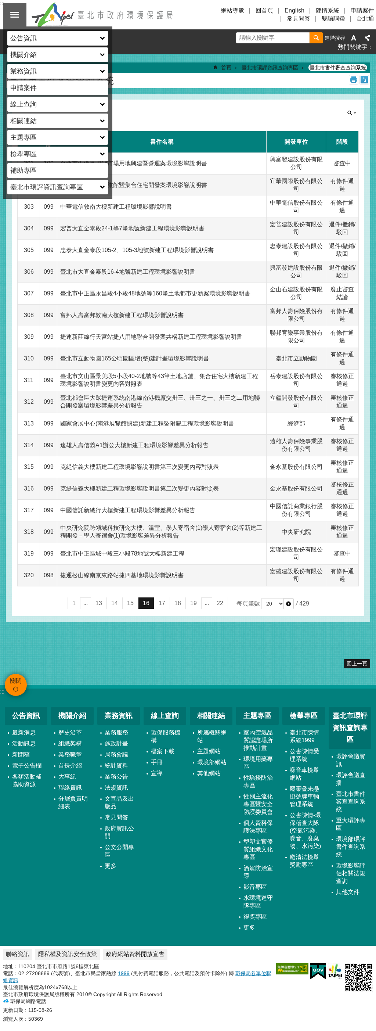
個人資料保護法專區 (258, 827)
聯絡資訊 (70, 787)
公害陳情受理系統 (304, 755)
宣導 (157, 773)
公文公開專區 (119, 851)
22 (220, 603)
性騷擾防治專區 (258, 781)
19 (193, 603)
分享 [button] (367, 37)
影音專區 (255, 887)
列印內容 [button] (353, 80)
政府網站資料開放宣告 (135, 954)
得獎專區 (255, 916)
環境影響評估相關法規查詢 (350, 873)
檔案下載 (162, 751)
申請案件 (23, 87)
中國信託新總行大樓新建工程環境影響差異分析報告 (127, 510)
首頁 (226, 68)
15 (130, 603)
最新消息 (24, 732)
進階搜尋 (335, 38)
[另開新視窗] (292, 968)
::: (2, 692)
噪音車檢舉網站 (304, 774)
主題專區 (257, 715)
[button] (288, 603)
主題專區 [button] (23, 137)
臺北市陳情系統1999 (304, 736)
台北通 (365, 18)
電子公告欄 (26, 765)
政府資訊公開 (119, 832)
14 (114, 603)
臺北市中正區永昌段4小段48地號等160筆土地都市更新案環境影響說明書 (155, 293)
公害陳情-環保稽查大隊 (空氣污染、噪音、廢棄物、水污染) (305, 830)
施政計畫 (116, 743)
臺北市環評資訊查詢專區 (270, 68)
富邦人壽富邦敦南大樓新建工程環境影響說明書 (122, 315)
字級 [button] (353, 37)
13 (98, 603)
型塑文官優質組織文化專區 (258, 849)
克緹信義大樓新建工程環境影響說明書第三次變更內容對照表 (139, 467)
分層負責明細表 (73, 802)
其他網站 (209, 773)
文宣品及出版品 (119, 802)
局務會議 (116, 754)
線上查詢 (165, 715)
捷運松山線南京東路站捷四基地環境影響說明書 (122, 575)
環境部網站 (212, 762)
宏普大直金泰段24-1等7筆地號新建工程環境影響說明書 (132, 228)
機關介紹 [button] (23, 54)
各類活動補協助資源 (26, 780)
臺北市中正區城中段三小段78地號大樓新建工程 (122, 553)
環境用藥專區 (258, 763)
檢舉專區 (304, 715)
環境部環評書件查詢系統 (350, 847)
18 (177, 603)
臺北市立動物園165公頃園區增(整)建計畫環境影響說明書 (134, 358)
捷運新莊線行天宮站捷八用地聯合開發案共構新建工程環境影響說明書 (151, 337)
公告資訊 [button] (23, 38)
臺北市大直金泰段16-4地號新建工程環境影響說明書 (127, 272)
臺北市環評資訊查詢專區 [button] (46, 187)
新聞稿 (21, 754)
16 (146, 603)
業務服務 (116, 732)
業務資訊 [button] (23, 71)
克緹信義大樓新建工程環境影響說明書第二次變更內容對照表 (139, 488)
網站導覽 (232, 10)
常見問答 (298, 18)
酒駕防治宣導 (258, 872)
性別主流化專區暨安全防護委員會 (258, 804)
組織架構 (70, 743)
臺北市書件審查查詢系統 (338, 68)
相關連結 (211, 715)
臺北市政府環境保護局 (102, 14)
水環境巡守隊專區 (258, 902)
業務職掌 (70, 754)
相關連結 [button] (23, 121)
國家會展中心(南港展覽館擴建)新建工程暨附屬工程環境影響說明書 (147, 423)
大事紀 (67, 776)
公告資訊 (26, 715)
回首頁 (264, 10)
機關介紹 (72, 715)
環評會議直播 (350, 779)
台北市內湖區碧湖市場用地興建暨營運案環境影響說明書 (133, 163)
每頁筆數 (248, 603)
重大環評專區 (350, 824)
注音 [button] (364, 80)
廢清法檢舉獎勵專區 (304, 861)
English (294, 10)
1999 (124, 973)
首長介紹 (70, 765)
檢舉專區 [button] (23, 154)
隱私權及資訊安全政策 (67, 954)
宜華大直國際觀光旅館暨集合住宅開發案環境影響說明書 (133, 185)
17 (162, 603)
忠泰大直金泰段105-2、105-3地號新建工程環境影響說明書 (137, 250)
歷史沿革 (70, 732)
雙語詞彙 (333, 18)
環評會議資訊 (350, 760)
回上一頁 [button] (357, 664)
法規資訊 (116, 787)
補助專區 (23, 170)
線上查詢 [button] (23, 104)
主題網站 (209, 751)
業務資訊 (119, 715)
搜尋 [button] (316, 37)
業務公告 (116, 776)
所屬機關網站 (212, 736)
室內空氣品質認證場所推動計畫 (258, 740)
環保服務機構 (165, 736)
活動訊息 (24, 743)
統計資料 (116, 765)
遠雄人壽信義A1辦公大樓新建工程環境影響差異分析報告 (134, 445)
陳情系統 (327, 10)
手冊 (157, 762)
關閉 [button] (14, 14)
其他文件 (347, 892)
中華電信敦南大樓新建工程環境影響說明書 (116, 207)
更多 (110, 866)
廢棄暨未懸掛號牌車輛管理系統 (304, 796)
